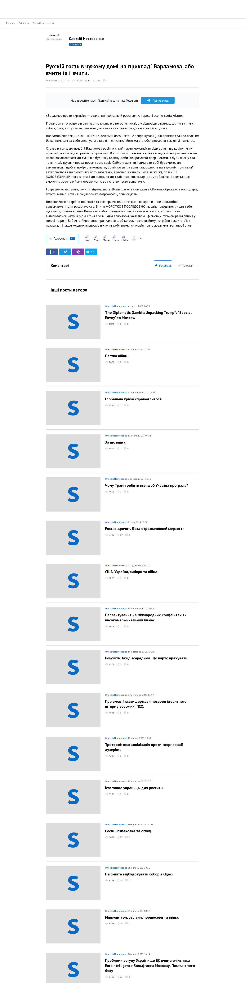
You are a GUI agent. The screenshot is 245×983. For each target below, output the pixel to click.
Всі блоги (24, 23)
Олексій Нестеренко (44, 23)
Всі (141, 238)
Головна (10, 23)
